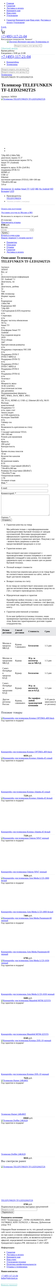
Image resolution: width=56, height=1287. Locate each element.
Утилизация (12, 15)
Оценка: (5, 517)
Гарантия (11, 6)
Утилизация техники (16, 1262)
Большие (5, 191)
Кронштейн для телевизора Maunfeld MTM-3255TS (25, 1034)
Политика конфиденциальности (21, 1264)
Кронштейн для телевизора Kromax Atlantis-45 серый (25, 792)
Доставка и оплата (15, 8)
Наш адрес (11, 13)
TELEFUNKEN (14, 198)
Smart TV (25, 189)
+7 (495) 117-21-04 (14, 36)
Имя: (4, 483)
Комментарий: (8, 493)
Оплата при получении (11, 209)
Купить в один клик (10, 235)
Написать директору (9, 1285)
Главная (10, 3)
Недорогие (6, 189)
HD (51, 189)
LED (32, 189)
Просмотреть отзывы (11, 222)
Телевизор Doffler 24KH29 (13, 1154)
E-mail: (4, 488)
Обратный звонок (9, 48)
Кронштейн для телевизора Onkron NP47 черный (24, 872)
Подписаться (7, 1212)
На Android (44, 189)
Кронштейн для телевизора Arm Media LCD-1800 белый (27, 912)
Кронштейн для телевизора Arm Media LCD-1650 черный (28, 994)
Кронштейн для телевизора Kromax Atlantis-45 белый (25, 832)
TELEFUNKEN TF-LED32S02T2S (17, 1200)
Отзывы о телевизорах (17, 1267)
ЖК (37, 189)
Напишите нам (13, 10)
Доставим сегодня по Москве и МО (17, 212)
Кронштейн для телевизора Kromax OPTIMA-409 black (26, 752)
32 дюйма (16, 189)
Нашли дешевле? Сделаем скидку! (17, 238)
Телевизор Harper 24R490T (13, 1114)
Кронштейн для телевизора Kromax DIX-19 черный (25, 1074)
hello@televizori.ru (9, 1278)
